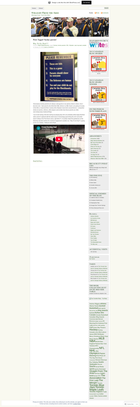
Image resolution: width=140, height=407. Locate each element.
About (41, 8)
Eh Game (93, 226)
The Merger (96, 381)
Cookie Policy (77, 404)
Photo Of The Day (95, 146)
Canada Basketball (102, 315)
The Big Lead (94, 244)
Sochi (92, 366)
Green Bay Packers (99, 327)
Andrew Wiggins (94, 304)
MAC (95, 334)
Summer (97, 373)
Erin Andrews (99, 323)
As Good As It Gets (95, 218)
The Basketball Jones (96, 242)
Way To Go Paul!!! (40, 43)
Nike (97, 351)
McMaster (101, 334)
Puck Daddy (94, 238)
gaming (103, 325)
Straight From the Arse (45, 12)
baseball (102, 306)
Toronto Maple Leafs (96, 388)
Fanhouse (93, 228)
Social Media (99, 366)
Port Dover (98, 358)
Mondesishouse (94, 232)
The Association (97, 376)
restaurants (92, 360)
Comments (105, 13)
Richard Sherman (101, 360)
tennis (95, 376)
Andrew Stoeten (94, 216)
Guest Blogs (94, 144)
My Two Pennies (95, 234)
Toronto (99, 383)
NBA (92, 341)
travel (98, 394)
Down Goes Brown (95, 224)
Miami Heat (104, 336)
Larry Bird (98, 332)
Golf (91, 327)
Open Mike (93, 236)
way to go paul (78, 45)
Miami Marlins (93, 339)
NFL (101, 348)
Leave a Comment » (49, 47)
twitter (102, 394)
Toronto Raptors (96, 392)
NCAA (98, 341)
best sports (101, 308)
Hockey (55, 45)
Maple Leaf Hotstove (96, 230)
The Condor (94, 150)
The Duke (93, 152)
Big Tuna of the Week (96, 142)
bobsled (92, 313)
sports (91, 369)
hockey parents (62, 45)
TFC (99, 376)
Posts (97, 13)
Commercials (93, 319)
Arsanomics (94, 138)
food (94, 325)
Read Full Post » (37, 161)
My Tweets (92, 258)
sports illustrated (100, 369)
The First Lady (97, 379)
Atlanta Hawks (94, 306)
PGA (97, 355)
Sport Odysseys (95, 148)
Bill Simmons (94, 220)
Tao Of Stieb (94, 240)
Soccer (100, 364)
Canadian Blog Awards (96, 317)
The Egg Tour (94, 154)
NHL (67, 45)
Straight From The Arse (98, 372)
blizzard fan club (93, 310)
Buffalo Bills (99, 313)
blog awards (103, 310)
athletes (103, 304)
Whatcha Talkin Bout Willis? (97, 158)
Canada (92, 315)
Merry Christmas (94, 336)
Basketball (93, 308)
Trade (105, 392)
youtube (84, 45)
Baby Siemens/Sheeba (96, 140)
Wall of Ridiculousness (43, 45)
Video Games (98, 396)
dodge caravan (99, 321)
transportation (92, 394)
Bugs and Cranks (95, 222)
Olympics (71, 45)
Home (34, 8)
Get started (86, 2)
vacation (91, 396)
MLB (101, 338)
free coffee (98, 325)
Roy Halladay (93, 362)
